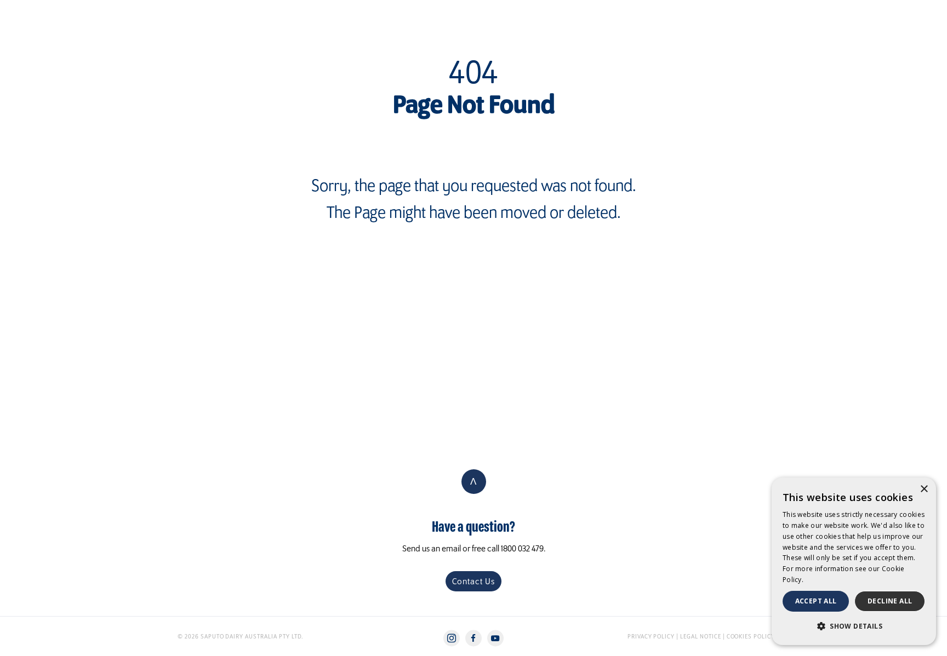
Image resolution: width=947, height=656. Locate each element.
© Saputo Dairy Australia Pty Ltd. (240, 636)
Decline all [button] (890, 601)
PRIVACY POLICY (651, 636)
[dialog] (854, 561)
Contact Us (473, 581)
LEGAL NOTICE (700, 636)
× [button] (924, 489)
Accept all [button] (816, 601)
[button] (854, 626)
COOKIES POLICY (751, 636)
